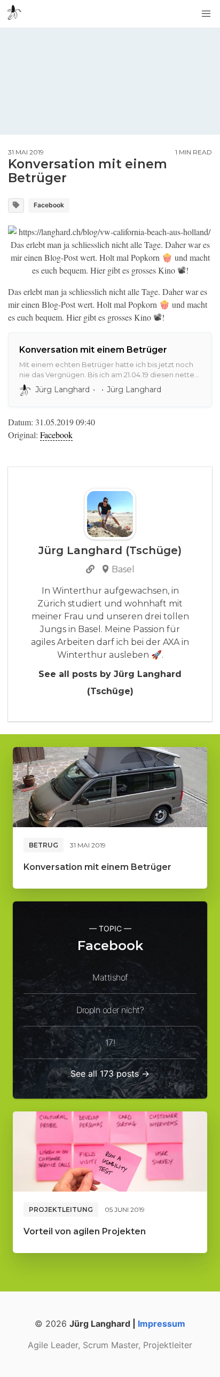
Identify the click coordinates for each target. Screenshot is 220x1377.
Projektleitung (61, 1209)
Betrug (43, 845)
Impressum (161, 1323)
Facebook (49, 205)
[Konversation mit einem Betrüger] (110, 787)
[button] (206, 14)
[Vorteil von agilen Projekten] (110, 1151)
